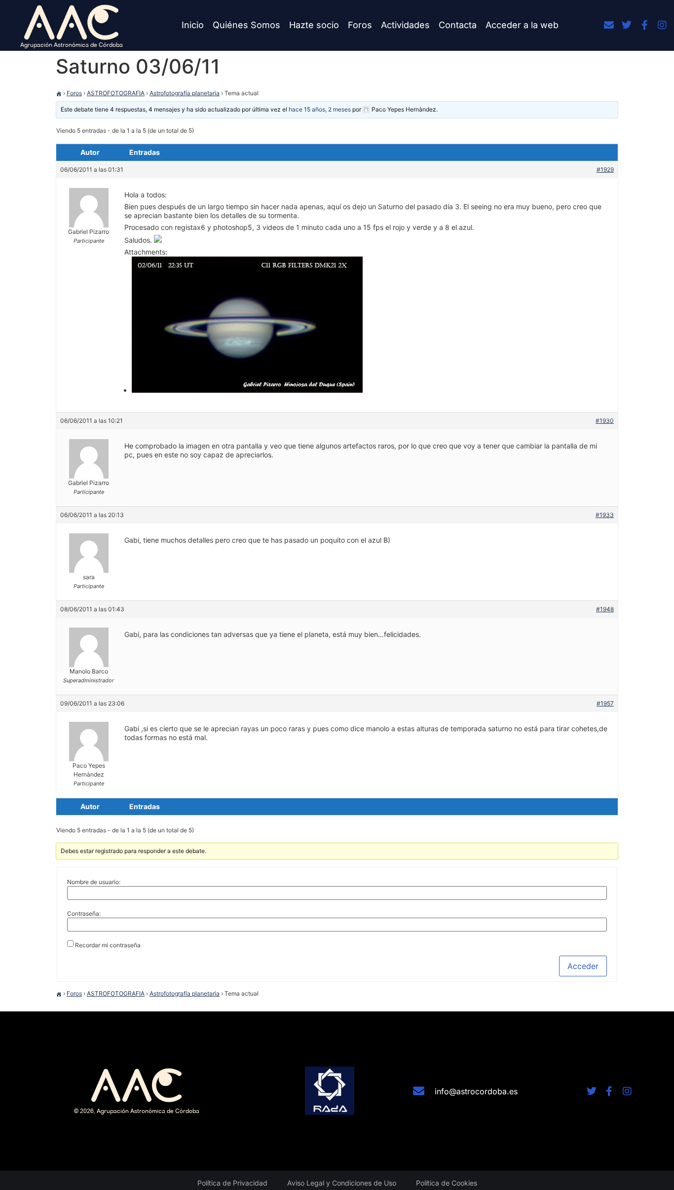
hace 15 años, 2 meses (320, 109)
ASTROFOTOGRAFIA (116, 93)
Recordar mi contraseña (108, 945)
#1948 (605, 609)
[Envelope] (609, 25)
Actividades (405, 25)
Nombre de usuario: (93, 882)
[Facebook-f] (644, 25)
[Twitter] (627, 25)
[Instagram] (662, 25)
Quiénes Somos (246, 25)
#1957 (605, 703)
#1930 (605, 420)
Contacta (458, 25)
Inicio (193, 25)
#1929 (605, 169)
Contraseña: (84, 914)
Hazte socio (314, 25)
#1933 (605, 515)
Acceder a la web (522, 25)
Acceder (583, 966)
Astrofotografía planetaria (185, 93)
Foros (360, 25)
